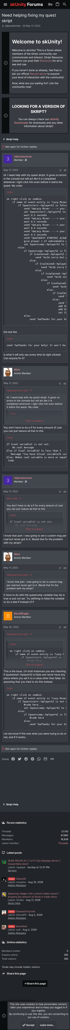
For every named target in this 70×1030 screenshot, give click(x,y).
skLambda (18, 926)
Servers (12, 870)
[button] (5, 4)
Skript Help (14, 903)
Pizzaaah (63, 843)
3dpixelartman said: (17, 390)
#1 (65, 170)
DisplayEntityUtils (22, 911)
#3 (65, 491)
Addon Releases (17, 885)
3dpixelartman (13, 25)
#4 (65, 568)
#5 (65, 627)
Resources (46, 60)
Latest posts (14, 852)
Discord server (38, 73)
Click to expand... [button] (35, 420)
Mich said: (12, 498)
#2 (65, 383)
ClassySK (17, 878)
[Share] (60, 170)
